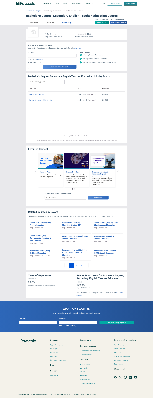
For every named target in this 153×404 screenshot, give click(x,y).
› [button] (118, 170)
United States (30, 11)
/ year (54, 34)
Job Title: (22, 319)
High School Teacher (36, 94)
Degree (38, 11)
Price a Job (101, 22)
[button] (34, 22)
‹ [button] (35, 170)
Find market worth (118, 22)
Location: (31, 53)
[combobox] (52, 56)
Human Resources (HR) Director (40, 100)
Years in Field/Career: (36, 63)
